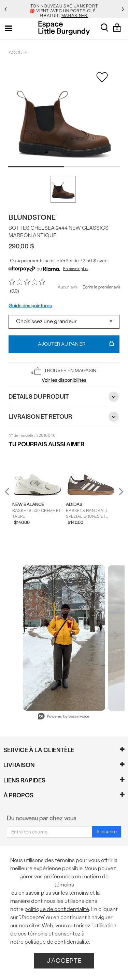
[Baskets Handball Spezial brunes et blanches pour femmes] (91, 475)
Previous (11, 494)
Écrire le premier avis (101, 287)
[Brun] (63, 189)
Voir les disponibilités (64, 380)
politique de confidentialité (57, 909)
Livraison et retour (40, 416)
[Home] (64, 28)
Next (119, 491)
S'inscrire (107, 831)
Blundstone (32, 217)
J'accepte (64, 960)
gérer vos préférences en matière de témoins (64, 880)
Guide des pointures (30, 306)
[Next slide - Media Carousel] (115, 635)
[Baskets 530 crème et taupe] (37, 475)
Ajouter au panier (61, 344)
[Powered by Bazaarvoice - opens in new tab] (63, 717)
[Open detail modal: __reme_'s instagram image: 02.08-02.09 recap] (64, 638)
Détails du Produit (39, 396)
